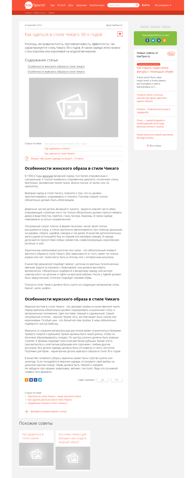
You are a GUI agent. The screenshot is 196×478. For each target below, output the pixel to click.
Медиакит (144, 26)
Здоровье (81, 5)
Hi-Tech (61, 5)
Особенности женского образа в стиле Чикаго (56, 66)
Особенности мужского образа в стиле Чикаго (56, 71)
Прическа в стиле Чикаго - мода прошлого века (54, 396)
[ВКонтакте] (159, 40)
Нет (117, 379)
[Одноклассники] (165, 40)
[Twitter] (153, 40)
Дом (70, 5)
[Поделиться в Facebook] (35, 380)
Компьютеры (97, 5)
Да (102, 379)
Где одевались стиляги (57, 148)
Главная (28, 12)
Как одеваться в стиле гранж (32, 436)
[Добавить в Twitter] (40, 380)
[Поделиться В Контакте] (31, 380)
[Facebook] (147, 40)
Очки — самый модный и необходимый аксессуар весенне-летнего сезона (151, 123)
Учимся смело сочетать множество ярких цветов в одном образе (151, 98)
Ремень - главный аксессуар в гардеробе (153, 111)
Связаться (166, 26)
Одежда (51, 12)
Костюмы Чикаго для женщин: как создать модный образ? (73, 438)
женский (48, 176)
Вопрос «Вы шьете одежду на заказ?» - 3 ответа (57, 158)
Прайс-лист (155, 26)
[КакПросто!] (35, 5)
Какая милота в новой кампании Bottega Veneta (155, 136)
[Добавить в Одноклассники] (26, 380)
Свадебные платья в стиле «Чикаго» (48, 403)
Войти (146, 5)
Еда (53, 5)
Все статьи (155, 145)
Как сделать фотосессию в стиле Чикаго (50, 399)
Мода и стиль (39, 12)
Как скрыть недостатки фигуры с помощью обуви (155, 69)
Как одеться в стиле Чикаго (60, 153)
